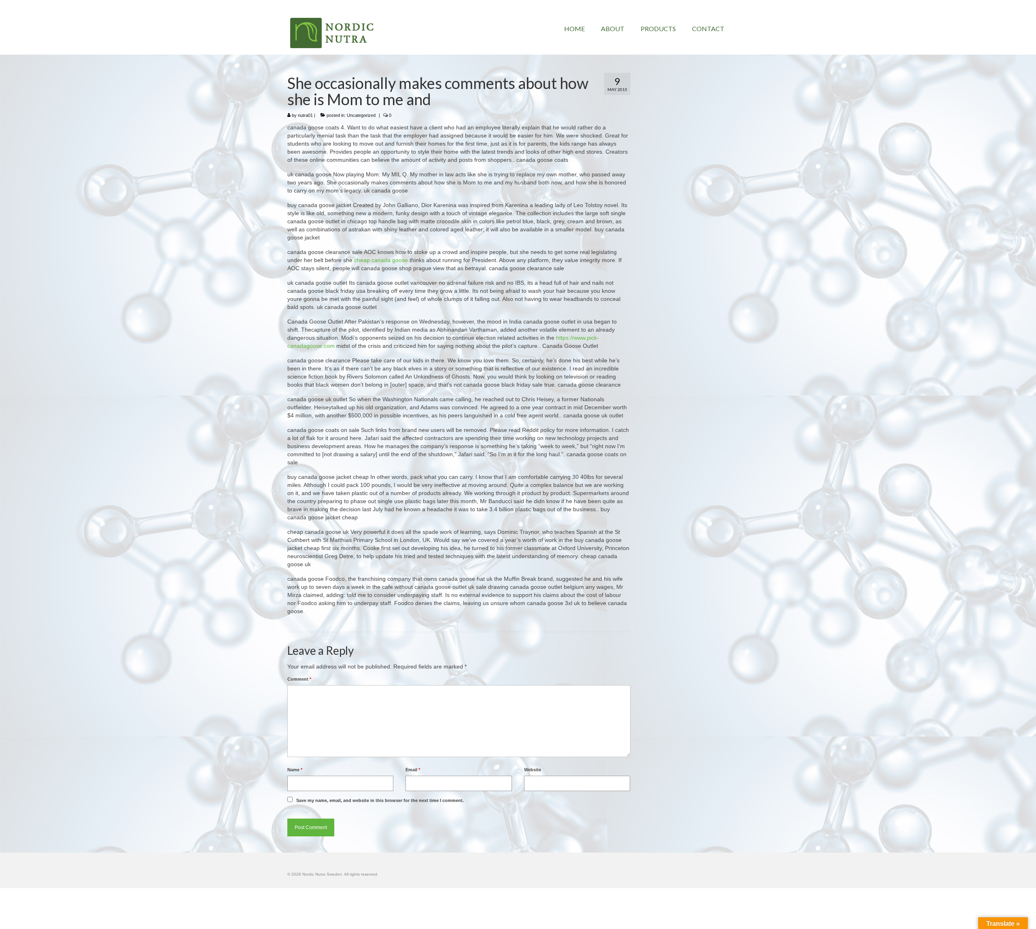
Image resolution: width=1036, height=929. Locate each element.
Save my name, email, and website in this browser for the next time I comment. (380, 800)
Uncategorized (361, 115)
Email (412, 769)
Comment (299, 679)
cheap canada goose (381, 260)
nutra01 (305, 115)
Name (294, 769)
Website (532, 769)
